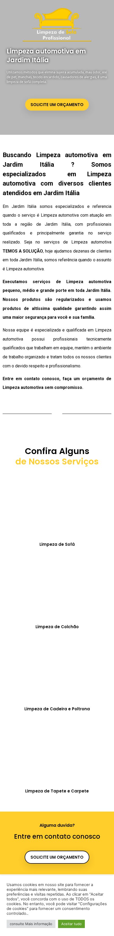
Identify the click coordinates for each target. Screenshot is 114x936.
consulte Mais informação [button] (31, 924)
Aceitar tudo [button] (71, 924)
